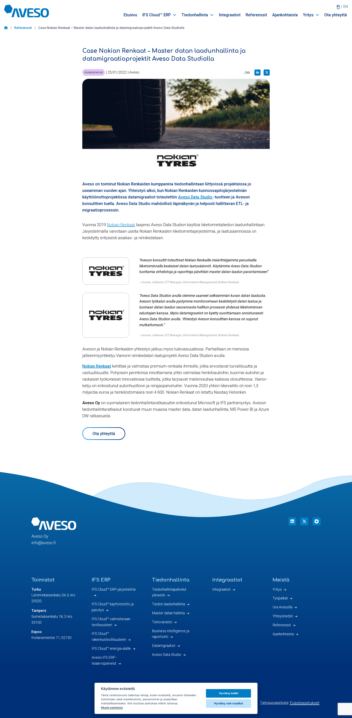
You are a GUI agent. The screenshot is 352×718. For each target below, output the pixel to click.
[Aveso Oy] (26, 11)
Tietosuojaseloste (274, 702)
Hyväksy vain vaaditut (228, 703)
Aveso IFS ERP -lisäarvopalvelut (104, 660)
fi (338, 6)
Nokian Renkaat (121, 224)
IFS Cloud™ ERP (156, 14)
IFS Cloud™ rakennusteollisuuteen (109, 636)
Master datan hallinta (168, 613)
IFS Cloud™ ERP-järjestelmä (113, 589)
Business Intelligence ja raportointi (170, 634)
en (345, 6)
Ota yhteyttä (335, 14)
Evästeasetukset (304, 702)
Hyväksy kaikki (228, 693)
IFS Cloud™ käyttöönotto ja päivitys (113, 607)
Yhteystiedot (283, 616)
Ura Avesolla (282, 607)
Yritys (308, 14)
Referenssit (256, 14)
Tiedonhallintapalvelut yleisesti (169, 592)
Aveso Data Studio (195, 197)
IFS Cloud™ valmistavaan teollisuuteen (111, 622)
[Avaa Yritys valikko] (317, 15)
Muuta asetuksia (112, 707)
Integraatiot (230, 14)
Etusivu (130, 14)
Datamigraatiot (163, 645)
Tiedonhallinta (195, 14)
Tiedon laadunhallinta (168, 604)
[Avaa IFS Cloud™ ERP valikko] (174, 15)
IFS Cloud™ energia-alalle (111, 648)
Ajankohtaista (285, 14)
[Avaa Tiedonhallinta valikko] (212, 15)
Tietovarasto (162, 622)
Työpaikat (280, 598)
